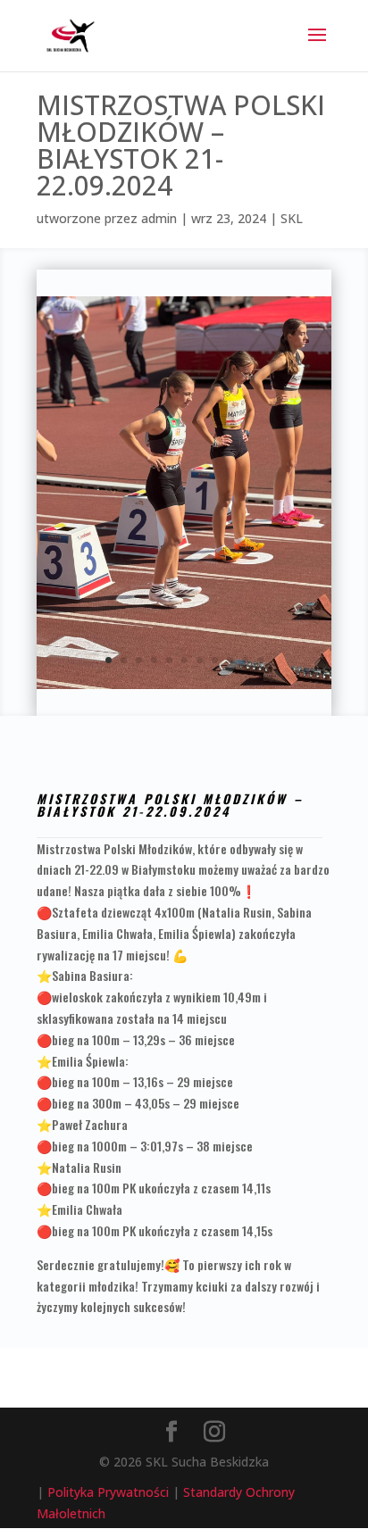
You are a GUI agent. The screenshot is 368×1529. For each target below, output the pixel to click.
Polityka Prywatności (108, 1491)
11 (260, 660)
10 (245, 660)
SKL (291, 218)
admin (159, 218)
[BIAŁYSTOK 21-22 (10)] (184, 688)
